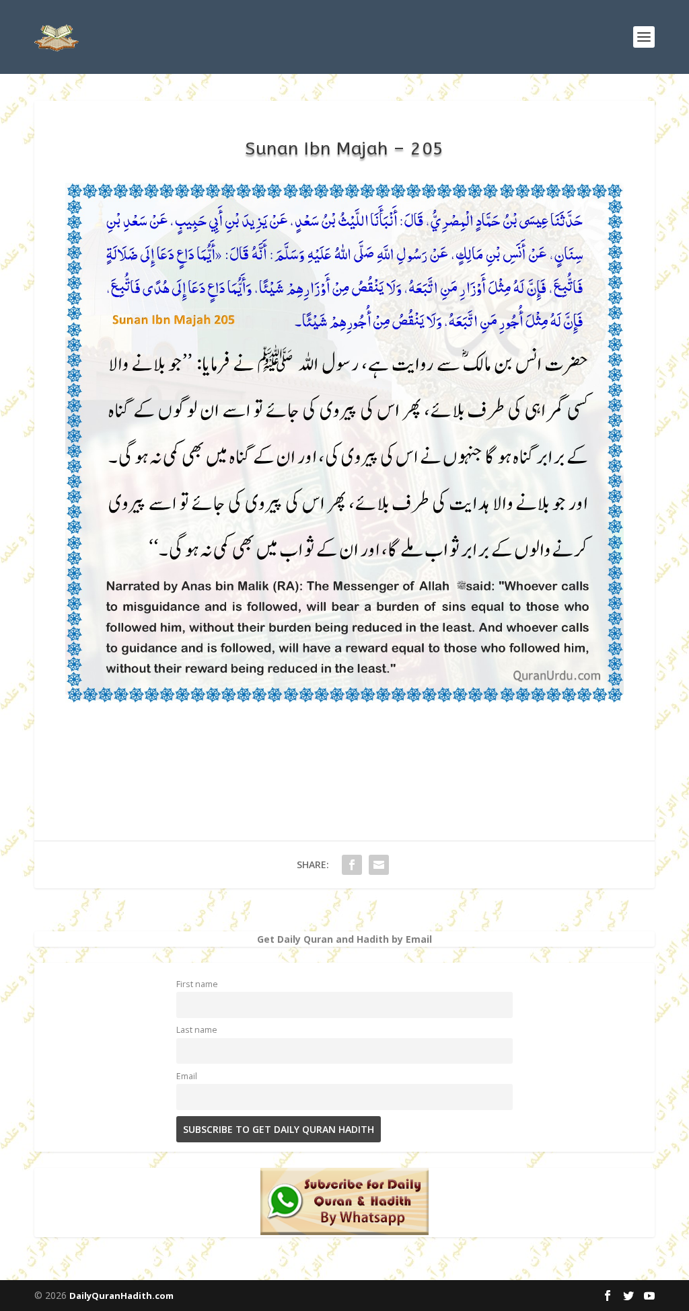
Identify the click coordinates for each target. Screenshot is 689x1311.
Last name (196, 1029)
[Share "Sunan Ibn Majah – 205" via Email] (378, 864)
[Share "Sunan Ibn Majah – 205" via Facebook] (351, 864)
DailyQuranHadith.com (121, 1295)
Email (186, 1076)
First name (197, 984)
